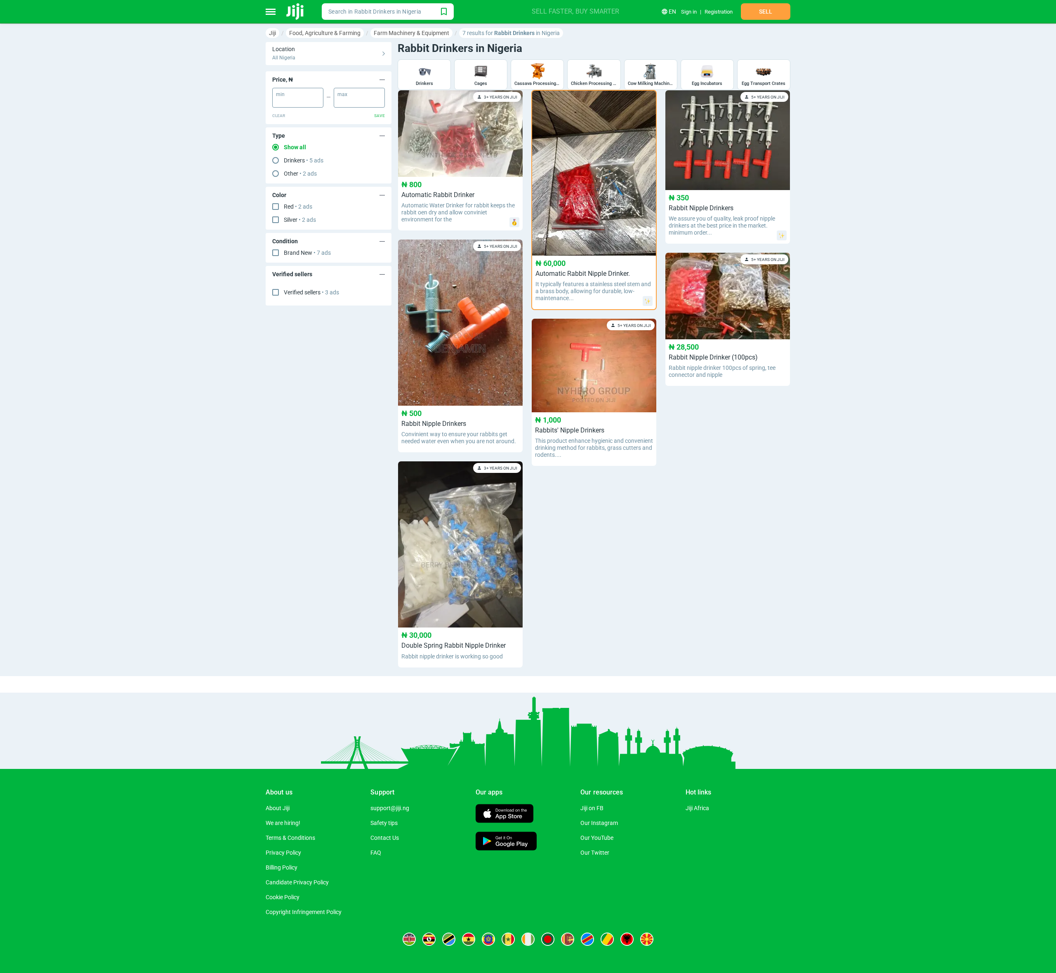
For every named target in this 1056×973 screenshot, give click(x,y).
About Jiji (278, 808)
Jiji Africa (697, 808)
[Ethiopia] (488, 939)
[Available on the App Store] (504, 814)
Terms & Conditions (290, 837)
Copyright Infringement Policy (304, 912)
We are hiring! (283, 823)
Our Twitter (594, 852)
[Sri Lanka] (567, 939)
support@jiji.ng (389, 808)
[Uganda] (429, 939)
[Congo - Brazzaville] (607, 939)
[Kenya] (409, 939)
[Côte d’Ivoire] (528, 939)
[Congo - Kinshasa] (587, 939)
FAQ (375, 852)
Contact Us (384, 837)
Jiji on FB (591, 808)
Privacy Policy (283, 852)
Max (342, 94)
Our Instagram (599, 823)
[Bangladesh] (547, 939)
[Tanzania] (448, 939)
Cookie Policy (282, 897)
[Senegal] (508, 939)
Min (280, 94)
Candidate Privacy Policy (297, 882)
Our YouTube (596, 837)
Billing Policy (281, 867)
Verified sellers (311, 292)
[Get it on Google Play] (506, 842)
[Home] (295, 11)
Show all (295, 147)
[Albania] (627, 939)
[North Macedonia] (646, 939)
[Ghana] (468, 939)
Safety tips (384, 823)
